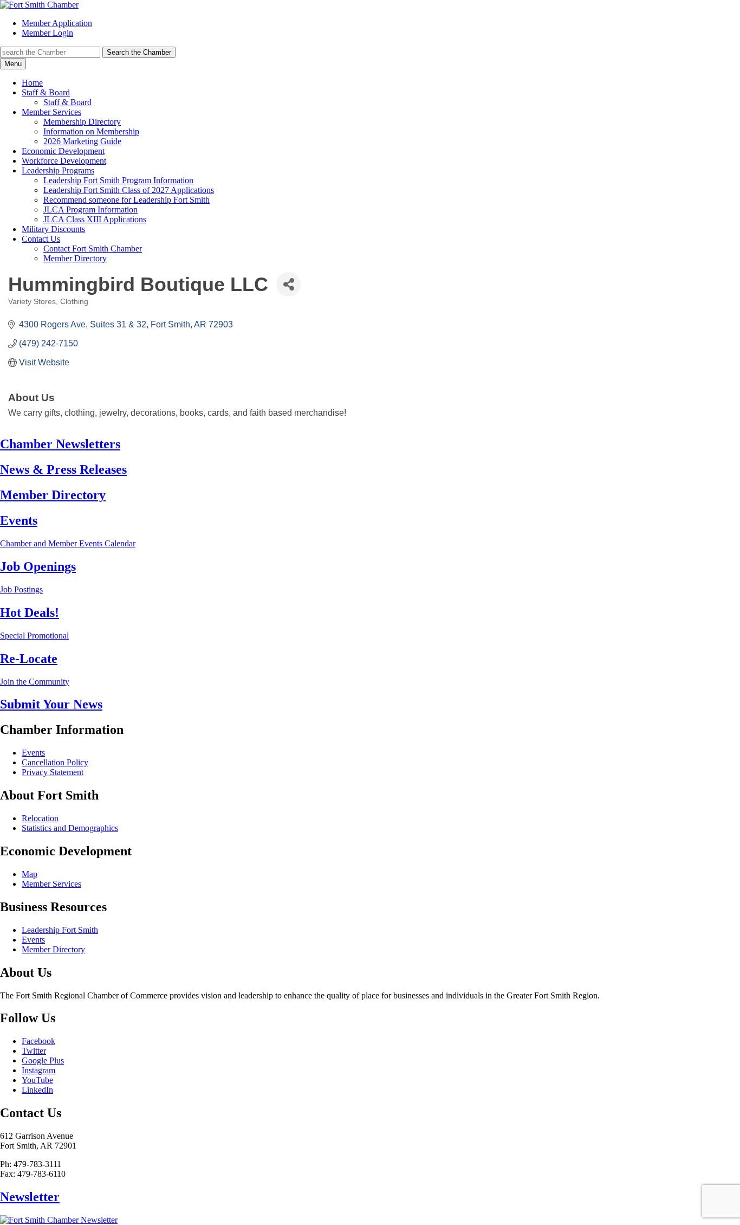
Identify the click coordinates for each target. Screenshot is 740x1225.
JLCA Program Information (90, 209)
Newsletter (30, 1197)
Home (32, 82)
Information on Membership (91, 131)
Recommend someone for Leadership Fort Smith (126, 199)
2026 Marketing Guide (82, 141)
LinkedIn (37, 1089)
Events (33, 752)
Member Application (57, 23)
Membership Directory (82, 121)
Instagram (38, 1070)
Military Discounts (53, 229)
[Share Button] (288, 284)
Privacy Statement (52, 772)
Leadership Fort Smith (60, 929)
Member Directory (75, 258)
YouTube (37, 1080)
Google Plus (43, 1060)
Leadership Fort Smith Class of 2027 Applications (128, 190)
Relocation (40, 818)
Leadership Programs (58, 170)
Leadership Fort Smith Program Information (118, 180)
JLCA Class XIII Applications (94, 219)
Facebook (38, 1041)
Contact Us (41, 238)
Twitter (34, 1050)
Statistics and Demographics (70, 828)
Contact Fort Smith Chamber (92, 248)
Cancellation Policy (55, 762)
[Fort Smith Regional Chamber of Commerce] (39, 4)
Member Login (47, 32)
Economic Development (63, 151)
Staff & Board (46, 92)
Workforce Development (64, 160)
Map (29, 874)
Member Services (51, 112)
